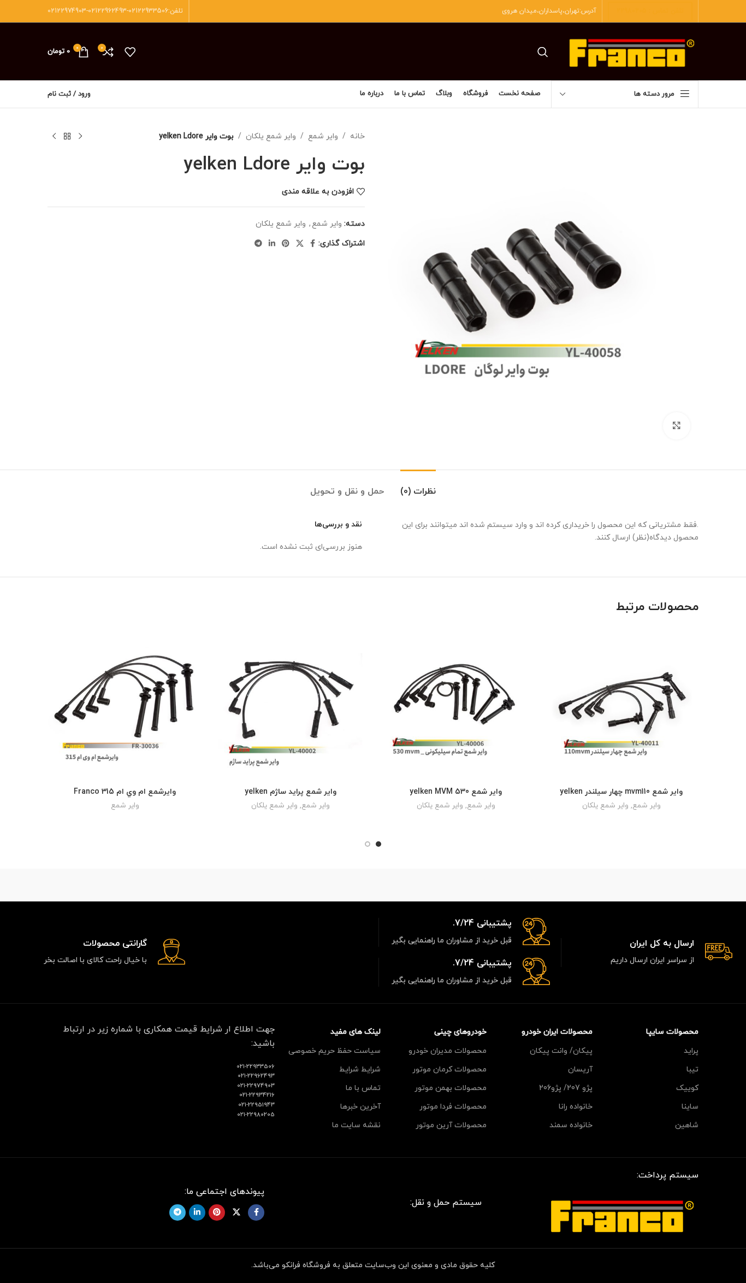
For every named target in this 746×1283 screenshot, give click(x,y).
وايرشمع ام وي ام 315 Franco (125, 792)
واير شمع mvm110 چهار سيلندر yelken (621, 792)
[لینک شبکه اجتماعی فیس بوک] (312, 244)
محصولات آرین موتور (451, 1125)
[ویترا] (652, 885)
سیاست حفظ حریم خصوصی (334, 1051)
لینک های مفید (355, 1032)
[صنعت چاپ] (94, 885)
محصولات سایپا (672, 1032)
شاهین (686, 1125)
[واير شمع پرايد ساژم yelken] (290, 704)
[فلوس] (186, 885)
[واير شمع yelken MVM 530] (455, 704)
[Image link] (622, 1214)
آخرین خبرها (360, 1107)
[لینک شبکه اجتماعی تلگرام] (258, 244)
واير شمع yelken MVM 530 (456, 792)
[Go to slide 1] (378, 844)
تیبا (692, 1069)
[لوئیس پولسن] (280, 885)
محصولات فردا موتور (453, 1107)
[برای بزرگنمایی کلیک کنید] (676, 426)
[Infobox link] (646, 952)
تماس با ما (363, 1088)
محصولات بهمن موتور (451, 1088)
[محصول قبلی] (80, 136)
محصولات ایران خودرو (557, 1032)
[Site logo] (631, 51)
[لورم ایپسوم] (373, 885)
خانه (357, 136)
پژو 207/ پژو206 (566, 1088)
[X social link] (300, 244)
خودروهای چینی (460, 1032)
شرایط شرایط (360, 1069)
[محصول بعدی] (54, 136)
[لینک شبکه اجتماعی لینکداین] (272, 244)
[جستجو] (543, 52)
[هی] (558, 885)
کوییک (687, 1088)
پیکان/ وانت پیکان (561, 1051)
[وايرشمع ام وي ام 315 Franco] (125, 704)
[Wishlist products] (130, 52)
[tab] (418, 486)
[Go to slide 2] (367, 844)
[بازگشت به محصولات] (67, 136)
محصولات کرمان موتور (449, 1069)
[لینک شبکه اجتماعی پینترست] (286, 244)
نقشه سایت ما (356, 1125)
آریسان (580, 1069)
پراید (691, 1051)
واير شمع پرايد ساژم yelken (290, 792)
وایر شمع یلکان (271, 136)
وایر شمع (323, 136)
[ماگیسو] (465, 885)
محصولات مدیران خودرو (447, 1051)
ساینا (690, 1107)
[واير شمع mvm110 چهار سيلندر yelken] (621, 704)
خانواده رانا (576, 1107)
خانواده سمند (571, 1125)
